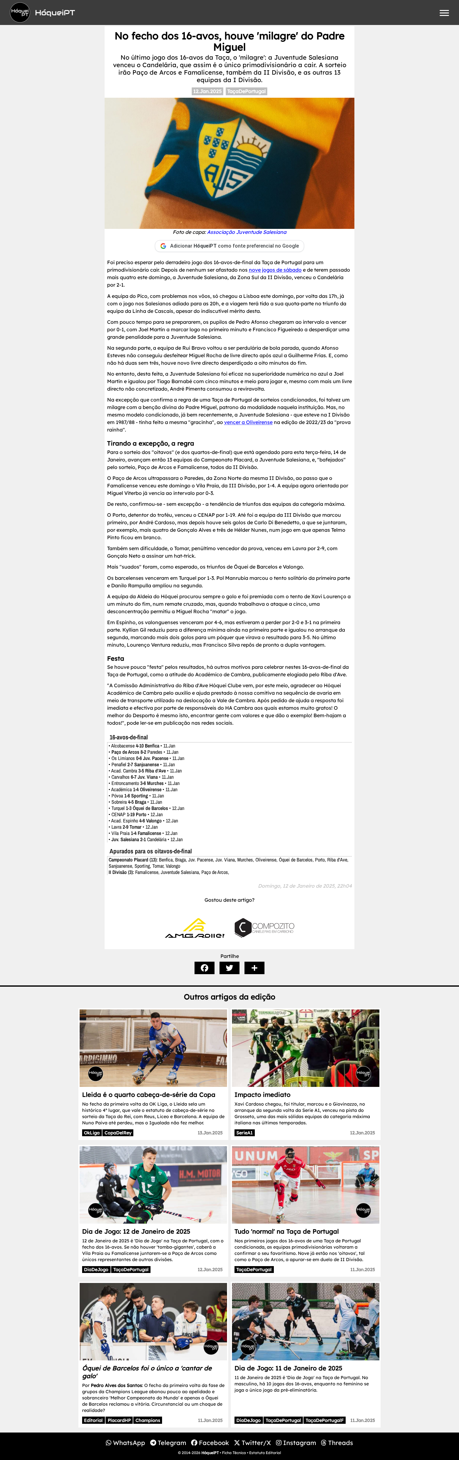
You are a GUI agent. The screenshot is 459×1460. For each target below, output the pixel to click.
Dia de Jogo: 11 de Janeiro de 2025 (288, 1368)
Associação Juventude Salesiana (246, 232)
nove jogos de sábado (275, 270)
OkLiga (92, 1133)
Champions (148, 1420)
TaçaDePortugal (246, 91)
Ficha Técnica (234, 1452)
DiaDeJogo (96, 1269)
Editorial (93, 1420)
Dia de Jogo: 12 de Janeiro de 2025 (136, 1231)
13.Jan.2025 (210, 1133)
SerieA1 (244, 1133)
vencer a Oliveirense (248, 422)
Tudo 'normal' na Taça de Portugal (286, 1231)
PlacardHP (119, 1420)
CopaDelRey (118, 1133)
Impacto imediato (262, 1094)
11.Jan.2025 (362, 1269)
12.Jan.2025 (207, 91)
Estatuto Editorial (265, 1452)
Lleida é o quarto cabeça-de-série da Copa (148, 1094)
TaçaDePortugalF (325, 1420)
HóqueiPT (210, 1452)
